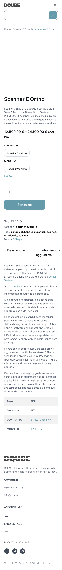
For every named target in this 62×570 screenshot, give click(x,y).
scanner (23, 235)
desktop (51, 231)
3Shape (17, 239)
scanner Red (15, 286)
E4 (40, 428)
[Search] (53, 15)
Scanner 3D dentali (23, 29)
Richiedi (26, 205)
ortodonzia (10, 235)
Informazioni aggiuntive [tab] (48, 252)
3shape (15, 231)
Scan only (45, 419)
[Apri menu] (6, 516)
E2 (32, 428)
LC (36, 419)
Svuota (8, 175)
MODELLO (10, 161)
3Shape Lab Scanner (33, 231)
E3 (36, 428)
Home (7, 29)
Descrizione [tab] (16, 250)
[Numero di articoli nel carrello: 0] (55, 5)
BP (32, 419)
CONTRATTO (11, 145)
